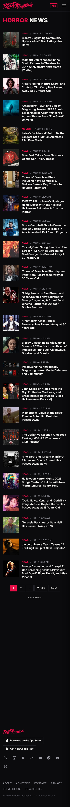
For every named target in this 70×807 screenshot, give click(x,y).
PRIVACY (56, 783)
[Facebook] (23, 758)
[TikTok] (31, 758)
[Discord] (57, 758)
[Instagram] (14, 758)
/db (54, 5)
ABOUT (7, 783)
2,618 (41, 588)
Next (54, 588)
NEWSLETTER (33, 788)
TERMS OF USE (12, 788)
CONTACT (40, 783)
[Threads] (6, 766)
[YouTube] (40, 758)
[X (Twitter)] (6, 758)
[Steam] (49, 758)
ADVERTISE (23, 783)
